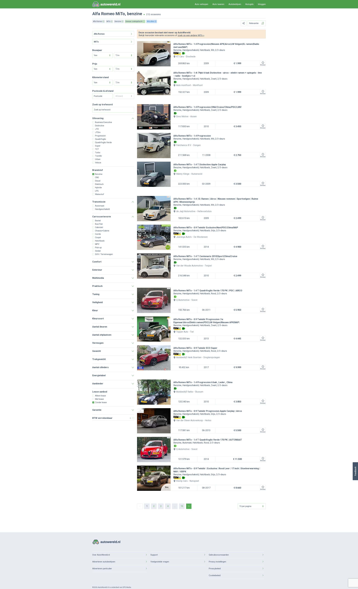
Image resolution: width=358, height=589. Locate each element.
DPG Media (127, 587)
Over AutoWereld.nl (101, 555)
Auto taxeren (218, 4)
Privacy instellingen (217, 561)
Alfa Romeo (103, 13)
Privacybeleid (215, 568)
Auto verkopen (201, 4)
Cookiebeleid (215, 575)
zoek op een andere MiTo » (191, 35)
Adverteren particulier (102, 568)
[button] (355, 471)
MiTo (120, 13)
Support (154, 555)
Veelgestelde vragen (159, 561)
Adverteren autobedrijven (103, 561)
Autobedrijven (235, 4)
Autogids (249, 4)
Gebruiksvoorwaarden (219, 555)
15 (182, 506)
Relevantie (254, 23)
